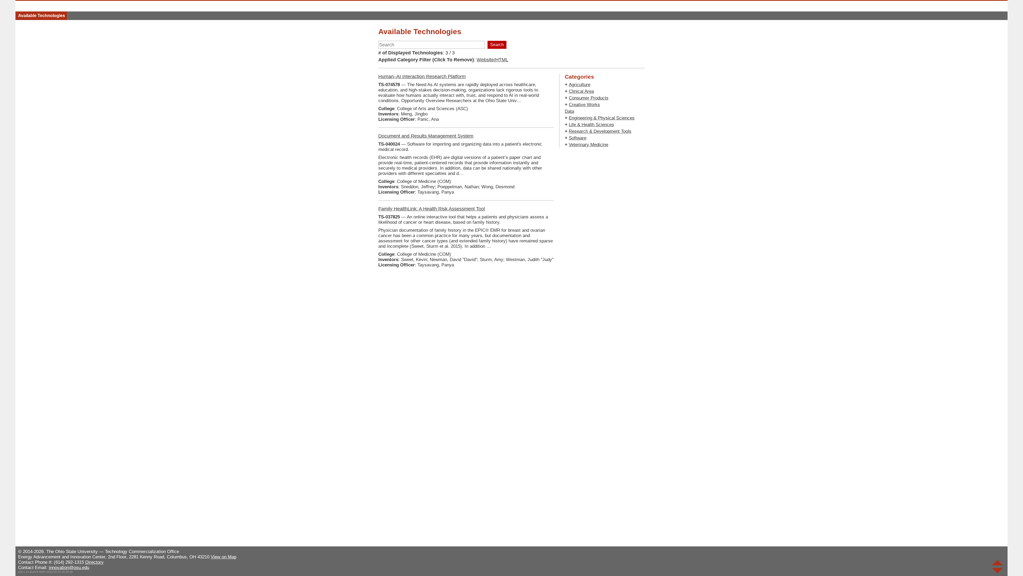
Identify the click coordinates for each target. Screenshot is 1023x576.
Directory (94, 562)
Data (569, 111)
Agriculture (579, 84)
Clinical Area (581, 91)
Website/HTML (492, 59)
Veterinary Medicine (588, 144)
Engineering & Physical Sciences (602, 118)
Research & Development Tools (600, 131)
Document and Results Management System (425, 136)
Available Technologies (41, 15)
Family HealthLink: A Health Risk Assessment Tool (431, 208)
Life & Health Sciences (591, 124)
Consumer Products (588, 98)
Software (577, 138)
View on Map (223, 556)
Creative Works (584, 104)
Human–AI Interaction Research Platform (422, 76)
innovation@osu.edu (69, 567)
